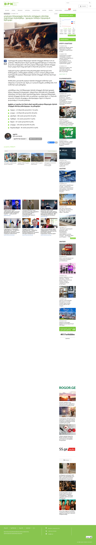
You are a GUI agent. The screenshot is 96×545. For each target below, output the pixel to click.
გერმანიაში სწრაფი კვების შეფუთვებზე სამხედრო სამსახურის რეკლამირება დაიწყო (66, 49)
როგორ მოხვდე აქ (52, 151)
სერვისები (28, 528)
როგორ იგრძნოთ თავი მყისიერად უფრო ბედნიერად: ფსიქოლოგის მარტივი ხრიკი (67, 404)
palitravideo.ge (7, 215)
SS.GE (6, 151)
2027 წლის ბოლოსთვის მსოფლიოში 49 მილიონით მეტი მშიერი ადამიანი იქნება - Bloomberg (66, 210)
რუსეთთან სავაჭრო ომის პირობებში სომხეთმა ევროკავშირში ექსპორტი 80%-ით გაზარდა (65, 69)
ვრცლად (72, 238)
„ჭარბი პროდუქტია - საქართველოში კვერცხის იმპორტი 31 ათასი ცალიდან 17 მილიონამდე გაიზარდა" (66, 122)
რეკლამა (21, 528)
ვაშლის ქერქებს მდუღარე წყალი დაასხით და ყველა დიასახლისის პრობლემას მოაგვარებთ (66, 438)
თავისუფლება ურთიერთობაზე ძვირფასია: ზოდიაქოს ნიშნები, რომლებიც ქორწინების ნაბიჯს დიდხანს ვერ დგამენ (67, 420)
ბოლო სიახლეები (65, 43)
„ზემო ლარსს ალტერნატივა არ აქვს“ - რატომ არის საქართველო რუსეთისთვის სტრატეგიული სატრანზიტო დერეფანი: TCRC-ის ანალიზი (66, 188)
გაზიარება (52, 142)
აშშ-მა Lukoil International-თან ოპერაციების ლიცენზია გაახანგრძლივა (66, 259)
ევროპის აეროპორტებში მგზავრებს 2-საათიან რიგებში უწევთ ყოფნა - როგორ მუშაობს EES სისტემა (65, 303)
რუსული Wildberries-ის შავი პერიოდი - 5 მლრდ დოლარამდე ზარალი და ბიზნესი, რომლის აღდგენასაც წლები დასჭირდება (66, 280)
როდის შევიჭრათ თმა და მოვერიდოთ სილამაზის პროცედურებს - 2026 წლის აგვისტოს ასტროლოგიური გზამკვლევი (66, 495)
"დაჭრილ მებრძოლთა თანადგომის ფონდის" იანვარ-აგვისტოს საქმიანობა (65, 164)
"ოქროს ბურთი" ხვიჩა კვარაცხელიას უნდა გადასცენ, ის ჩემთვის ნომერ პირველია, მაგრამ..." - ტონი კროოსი (12, 212)
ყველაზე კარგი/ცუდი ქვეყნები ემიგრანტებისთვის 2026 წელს (66, 324)
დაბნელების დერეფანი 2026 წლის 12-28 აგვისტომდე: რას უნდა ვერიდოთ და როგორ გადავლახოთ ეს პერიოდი (66, 477)
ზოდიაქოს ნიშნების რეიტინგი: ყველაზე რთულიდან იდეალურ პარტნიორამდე (67, 513)
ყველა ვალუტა (71, 35)
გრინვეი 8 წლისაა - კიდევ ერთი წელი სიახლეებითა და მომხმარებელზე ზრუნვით (66, 143)
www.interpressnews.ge (9, 235)
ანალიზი (62, 168)
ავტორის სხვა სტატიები (20, 138)
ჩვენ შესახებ (13, 528)
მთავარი (6, 528)
